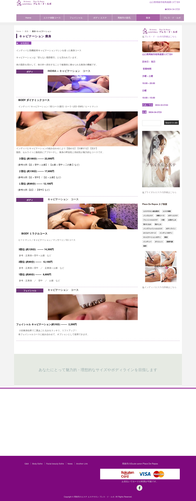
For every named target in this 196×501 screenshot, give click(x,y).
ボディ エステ (100, 17)
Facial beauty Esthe (55, 463)
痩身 (148, 17)
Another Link (82, 463)
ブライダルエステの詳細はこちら (160, 192)
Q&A (27, 463)
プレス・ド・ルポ (172, 17)
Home (28, 17)
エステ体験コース (52, 17)
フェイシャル (76, 17)
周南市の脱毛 (124, 17)
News (70, 463)
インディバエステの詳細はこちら (160, 286)
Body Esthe (37, 463)
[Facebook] (139, 488)
